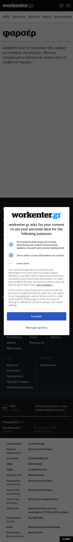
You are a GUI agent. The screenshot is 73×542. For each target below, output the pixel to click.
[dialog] (36, 271)
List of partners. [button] (44, 284)
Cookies (66, 539)
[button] (36, 263)
